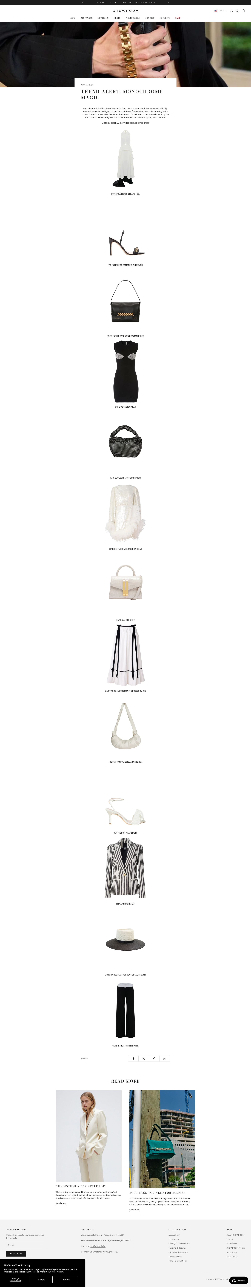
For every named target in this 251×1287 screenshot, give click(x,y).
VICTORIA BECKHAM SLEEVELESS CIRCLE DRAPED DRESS (125, 123)
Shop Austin (232, 1252)
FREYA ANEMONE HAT (125, 904)
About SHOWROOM (235, 1235)
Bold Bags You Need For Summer (157, 1193)
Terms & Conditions (178, 1261)
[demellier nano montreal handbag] (125, 584)
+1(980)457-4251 (110, 1252)
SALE (177, 18)
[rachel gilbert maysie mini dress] (125, 513)
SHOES (117, 18)
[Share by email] (165, 1059)
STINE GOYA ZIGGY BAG (125, 407)
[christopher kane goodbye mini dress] (125, 371)
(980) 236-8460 (97, 1246)
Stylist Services (175, 1256)
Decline (66, 1279)
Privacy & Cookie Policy (179, 1243)
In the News (232, 1243)
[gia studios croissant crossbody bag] (125, 726)
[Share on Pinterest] (154, 1059)
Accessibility (174, 1235)
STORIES (150, 18)
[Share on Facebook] (133, 1059)
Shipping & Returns (177, 1248)
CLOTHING (103, 18)
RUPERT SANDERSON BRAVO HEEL (125, 194)
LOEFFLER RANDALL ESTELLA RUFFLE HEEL (125, 762)
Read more (61, 1203)
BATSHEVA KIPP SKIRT (125, 620)
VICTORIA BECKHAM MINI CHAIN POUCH (126, 265)
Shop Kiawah (232, 1256)
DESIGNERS (86, 18)
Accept (41, 1279)
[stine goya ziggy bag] (125, 442)
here (136, 1046)
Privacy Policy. (57, 1272)
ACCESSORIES (133, 18)
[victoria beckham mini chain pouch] (125, 300)
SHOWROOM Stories (236, 1248)
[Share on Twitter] (144, 1059)
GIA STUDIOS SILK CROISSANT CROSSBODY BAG (125, 691)
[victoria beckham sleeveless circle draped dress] (125, 158)
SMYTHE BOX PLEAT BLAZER (125, 833)
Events (230, 1239)
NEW (72, 18)
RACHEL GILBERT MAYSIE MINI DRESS (125, 478)
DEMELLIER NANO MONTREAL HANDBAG (125, 549)
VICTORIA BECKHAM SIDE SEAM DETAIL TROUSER (125, 975)
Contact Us (174, 1239)
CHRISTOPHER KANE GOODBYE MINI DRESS (125, 336)
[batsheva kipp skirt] (125, 655)
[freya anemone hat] (125, 939)
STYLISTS (165, 18)
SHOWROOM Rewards (178, 1252)
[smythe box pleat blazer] (125, 868)
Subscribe (16, 1253)
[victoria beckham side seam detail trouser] (125, 1010)
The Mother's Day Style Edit (81, 1186)
